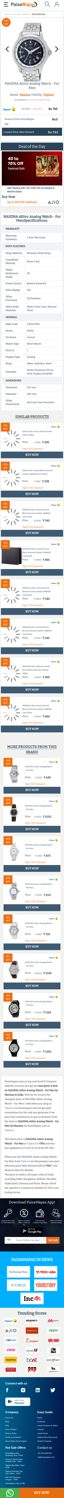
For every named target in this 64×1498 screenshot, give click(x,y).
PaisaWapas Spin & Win (15, 1483)
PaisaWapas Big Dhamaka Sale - (14, 1454)
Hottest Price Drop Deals (47, 1437)
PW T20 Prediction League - (13, 1478)
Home (39, 1418)
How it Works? (11, 1429)
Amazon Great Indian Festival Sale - (14, 1460)
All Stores (41, 1422)
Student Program (44, 1441)
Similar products (32, 417)
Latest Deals (42, 1433)
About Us (9, 1418)
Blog (7, 1422)
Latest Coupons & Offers (47, 1425)
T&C (7, 124)
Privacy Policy (11, 1433)
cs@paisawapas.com (46, 1457)
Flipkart (48, 94)
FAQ (7, 1425)
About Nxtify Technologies (16, 1441)
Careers (40, 1429)
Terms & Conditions (13, 1437)
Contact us (44, 1447)
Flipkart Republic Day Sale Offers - (14, 1472)
